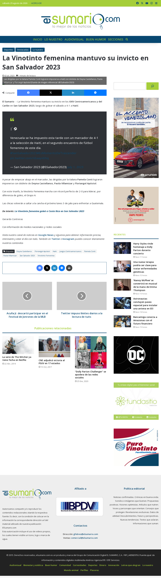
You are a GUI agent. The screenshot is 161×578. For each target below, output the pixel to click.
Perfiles (84, 570)
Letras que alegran (130, 565)
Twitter (55, 238)
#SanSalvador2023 (23, 153)
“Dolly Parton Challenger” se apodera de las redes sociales (90, 374)
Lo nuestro (53, 39)
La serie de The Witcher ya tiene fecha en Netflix (16, 358)
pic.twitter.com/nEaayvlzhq (29, 158)
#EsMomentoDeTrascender (56, 153)
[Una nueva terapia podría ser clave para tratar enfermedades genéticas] (122, 266)
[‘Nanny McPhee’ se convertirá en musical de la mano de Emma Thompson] (122, 285)
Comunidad (65, 565)
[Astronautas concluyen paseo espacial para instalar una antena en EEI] (122, 303)
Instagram (68, 238)
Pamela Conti (89, 251)
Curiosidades (79, 565)
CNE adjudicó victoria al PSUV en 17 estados (52, 362)
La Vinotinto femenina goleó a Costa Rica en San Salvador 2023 (49, 211)
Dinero (102, 565)
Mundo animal (71, 570)
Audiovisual (74, 39)
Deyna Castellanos (24, 251)
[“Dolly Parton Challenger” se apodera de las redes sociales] (91, 352)
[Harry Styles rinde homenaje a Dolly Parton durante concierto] (122, 248)
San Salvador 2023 (27, 255)
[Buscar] (152, 86)
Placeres (94, 570)
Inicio (37, 39)
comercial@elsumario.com (84, 537)
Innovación (113, 565)
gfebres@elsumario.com (85, 534)
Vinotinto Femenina (46, 255)
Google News (46, 234)
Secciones (115, 39)
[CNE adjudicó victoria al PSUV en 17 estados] (54, 346)
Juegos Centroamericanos (70, 251)
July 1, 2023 (75, 167)
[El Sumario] (80, 21)
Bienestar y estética (33, 565)
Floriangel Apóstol (42, 251)
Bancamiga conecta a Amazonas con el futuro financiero (145, 320)
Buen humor (96, 39)
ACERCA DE (36, 3)
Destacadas (23, 49)
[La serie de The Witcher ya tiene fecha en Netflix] (18, 345)
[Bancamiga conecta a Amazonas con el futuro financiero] (122, 321)
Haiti (55, 251)
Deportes (8, 49)
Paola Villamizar (10, 255)
